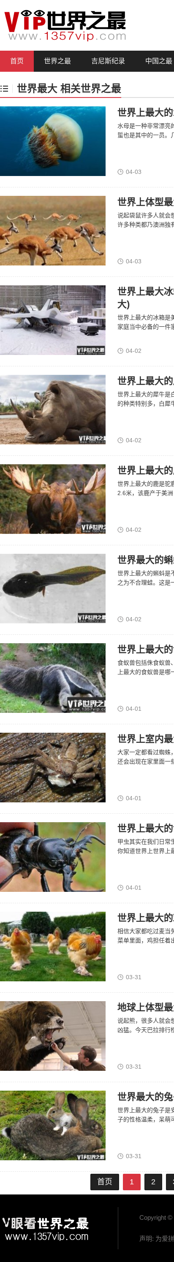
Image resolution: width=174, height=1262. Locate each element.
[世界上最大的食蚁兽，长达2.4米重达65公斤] (53, 678)
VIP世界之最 (46, 1228)
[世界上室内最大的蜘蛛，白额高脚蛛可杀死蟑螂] (53, 767)
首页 (17, 61)
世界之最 (57, 61)
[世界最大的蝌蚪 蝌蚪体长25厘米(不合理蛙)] (53, 588)
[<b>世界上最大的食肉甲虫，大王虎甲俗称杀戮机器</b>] (53, 857)
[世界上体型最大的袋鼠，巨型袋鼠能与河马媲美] (53, 230)
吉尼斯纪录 (108, 61)
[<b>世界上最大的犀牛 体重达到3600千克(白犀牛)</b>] (53, 409)
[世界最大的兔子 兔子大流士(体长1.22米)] (53, 1125)
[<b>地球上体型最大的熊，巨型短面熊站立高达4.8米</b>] (53, 1036)
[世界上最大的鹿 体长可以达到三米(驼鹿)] (53, 499)
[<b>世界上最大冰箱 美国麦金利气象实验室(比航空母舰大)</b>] (53, 320)
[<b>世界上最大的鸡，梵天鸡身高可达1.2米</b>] (53, 946)
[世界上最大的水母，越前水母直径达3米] (53, 141)
